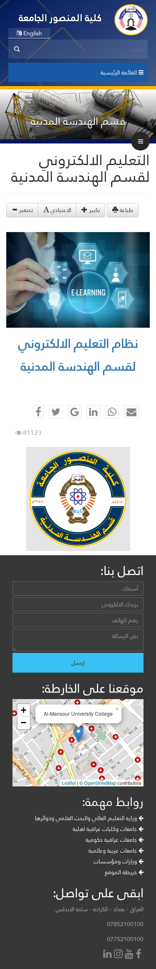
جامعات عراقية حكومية (112, 839)
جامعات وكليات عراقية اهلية (106, 828)
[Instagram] (119, 955)
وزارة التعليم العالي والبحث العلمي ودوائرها (87, 818)
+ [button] (23, 710)
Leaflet (69, 782)
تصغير (25, 210)
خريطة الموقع (122, 872)
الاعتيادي (60, 210)
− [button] (23, 722)
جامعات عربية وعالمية (114, 850)
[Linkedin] (108, 955)
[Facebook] (140, 955)
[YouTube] (130, 955)
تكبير (93, 210)
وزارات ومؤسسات (116, 861)
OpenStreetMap (100, 782)
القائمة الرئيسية (120, 72)
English (32, 33)
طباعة (125, 210)
